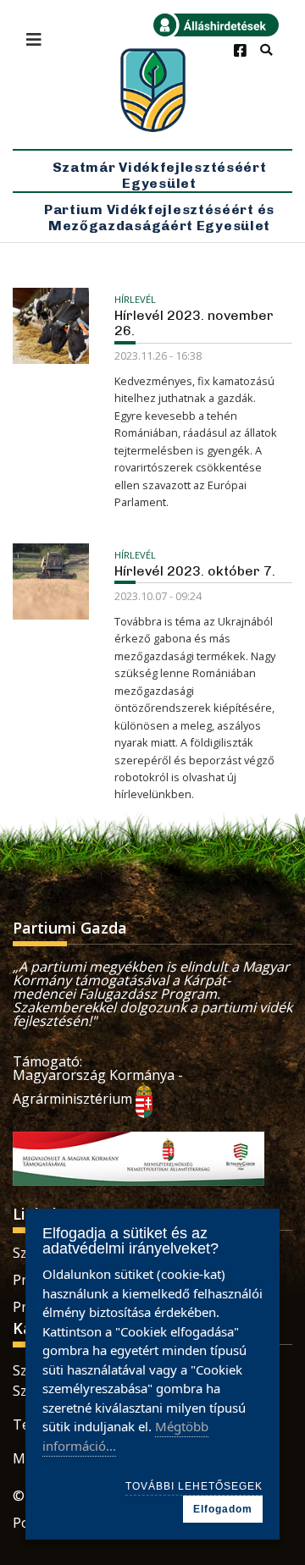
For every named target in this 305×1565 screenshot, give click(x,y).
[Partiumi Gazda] (152, 90)
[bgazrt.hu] (138, 1157)
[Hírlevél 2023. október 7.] (51, 581)
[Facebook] (240, 50)
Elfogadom (222, 1509)
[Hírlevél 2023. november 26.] (51, 326)
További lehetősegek (194, 1486)
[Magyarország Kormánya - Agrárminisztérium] (144, 1098)
